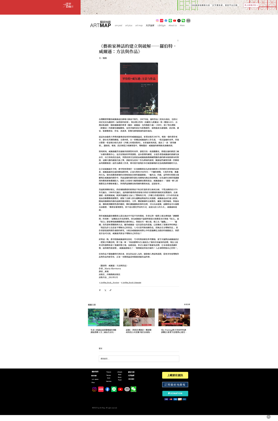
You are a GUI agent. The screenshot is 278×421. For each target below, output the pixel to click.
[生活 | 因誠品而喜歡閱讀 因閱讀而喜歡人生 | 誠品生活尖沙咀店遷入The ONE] (104, 317)
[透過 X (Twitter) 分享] (105, 290)
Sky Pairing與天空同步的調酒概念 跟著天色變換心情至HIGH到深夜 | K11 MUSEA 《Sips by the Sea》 (173, 331)
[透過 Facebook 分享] (100, 290)
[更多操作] (178, 40)
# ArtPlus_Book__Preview (109, 283)
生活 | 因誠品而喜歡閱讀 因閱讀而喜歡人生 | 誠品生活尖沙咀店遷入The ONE (103, 331)
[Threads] (179, 20)
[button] (118, 25)
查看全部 (187, 304)
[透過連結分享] (110, 290)
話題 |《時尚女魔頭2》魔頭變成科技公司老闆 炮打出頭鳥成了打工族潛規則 (139, 331)
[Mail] (188, 20)
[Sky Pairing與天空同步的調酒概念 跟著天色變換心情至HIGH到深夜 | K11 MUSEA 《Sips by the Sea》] (174, 317)
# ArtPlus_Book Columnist (131, 283)
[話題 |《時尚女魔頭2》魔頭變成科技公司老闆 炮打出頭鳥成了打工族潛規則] (139, 317)
